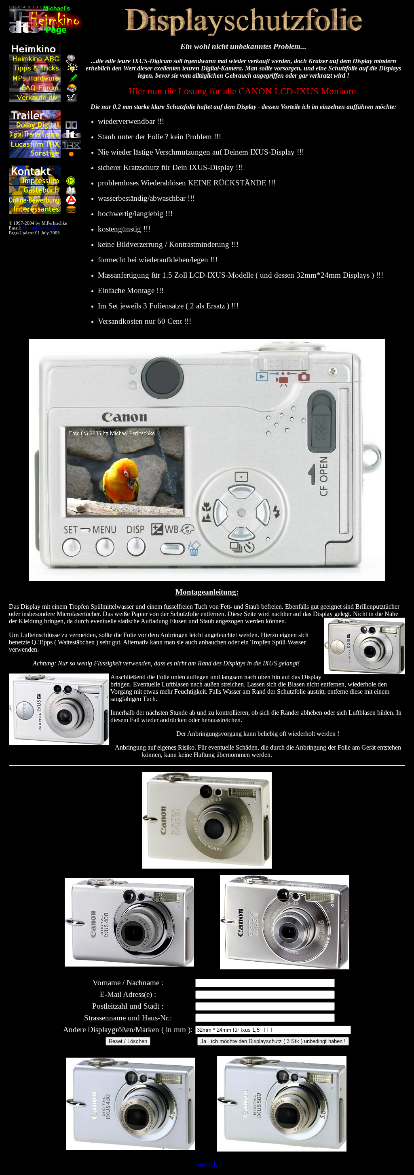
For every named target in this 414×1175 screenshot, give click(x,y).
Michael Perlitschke (40, 227)
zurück (207, 1164)
